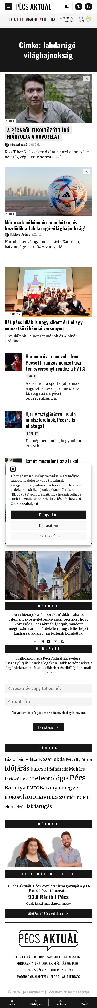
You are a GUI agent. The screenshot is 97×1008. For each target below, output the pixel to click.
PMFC (33, 788)
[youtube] (48, 641)
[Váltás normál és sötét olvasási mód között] (66, 6)
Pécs (78, 778)
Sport (10, 121)
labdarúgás (39, 806)
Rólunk (48, 606)
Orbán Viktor (25, 759)
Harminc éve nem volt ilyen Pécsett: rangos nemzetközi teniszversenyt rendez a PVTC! (55, 362)
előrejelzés (15, 806)
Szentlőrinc (70, 797)
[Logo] (33, 6)
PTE (87, 797)
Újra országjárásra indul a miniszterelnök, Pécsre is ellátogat (51, 419)
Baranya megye (59, 788)
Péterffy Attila (79, 759)
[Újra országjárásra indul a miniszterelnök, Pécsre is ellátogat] (13, 419)
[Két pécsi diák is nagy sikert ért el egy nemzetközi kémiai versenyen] (48, 291)
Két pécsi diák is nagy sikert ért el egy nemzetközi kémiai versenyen (44, 325)
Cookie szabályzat (24, 504)
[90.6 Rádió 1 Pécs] (48, 866)
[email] (55, 641)
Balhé (32, 19)
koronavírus (40, 797)
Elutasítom (48, 525)
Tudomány (13, 314)
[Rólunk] (48, 575)
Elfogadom (48, 514)
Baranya (15, 788)
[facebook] (35, 641)
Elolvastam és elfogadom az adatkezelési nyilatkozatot (49, 713)
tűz (8, 759)
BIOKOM (13, 797)
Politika (49, 19)
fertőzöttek (16, 779)
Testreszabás (49, 536)
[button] (13, 469)
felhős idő (58, 769)
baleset (39, 769)
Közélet (17, 19)
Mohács (77, 769)
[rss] (62, 641)
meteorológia (49, 778)
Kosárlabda (52, 759)
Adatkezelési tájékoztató (62, 499)
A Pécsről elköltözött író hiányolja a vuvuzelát (38, 133)
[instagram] (41, 641)
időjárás (17, 768)
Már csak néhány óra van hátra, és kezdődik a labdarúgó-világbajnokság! (45, 225)
